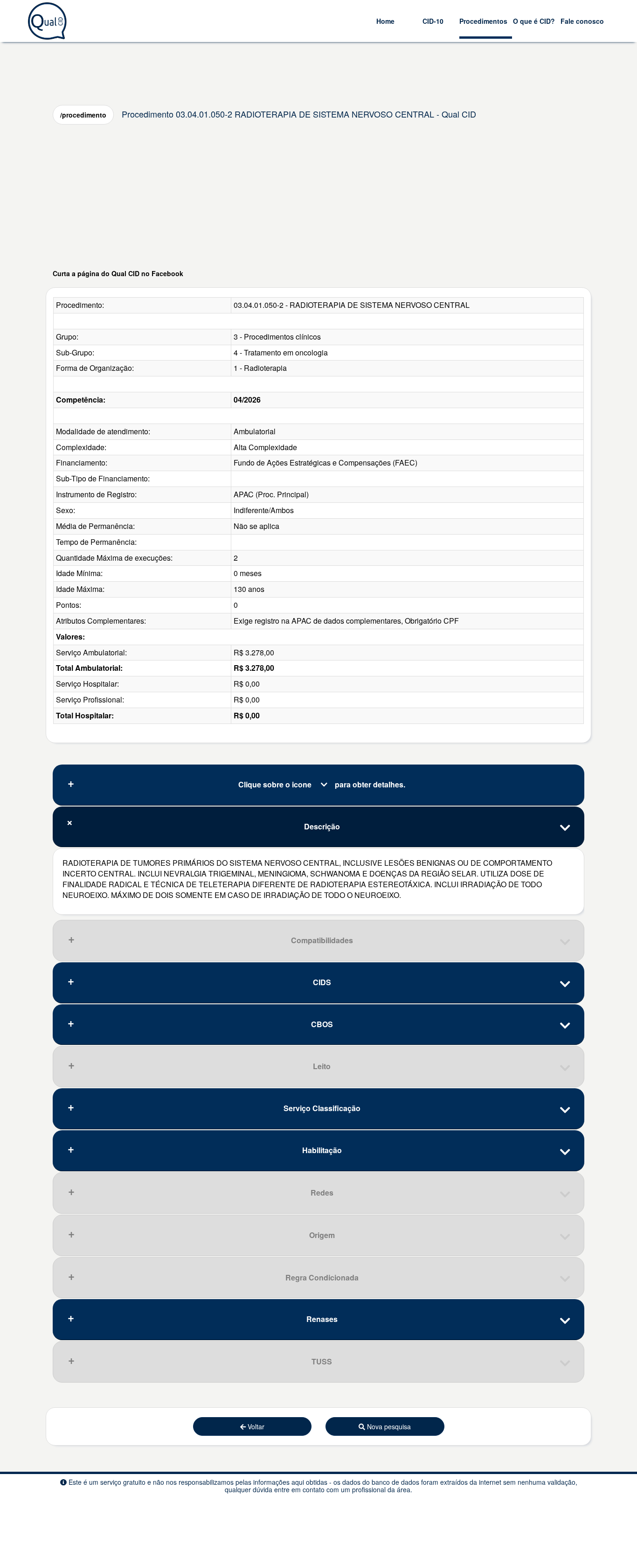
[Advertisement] (318, 196)
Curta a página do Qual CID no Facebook (118, 273)
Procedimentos (483, 21)
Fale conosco (582, 21)
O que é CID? (534, 21)
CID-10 (432, 21)
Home (385, 21)
